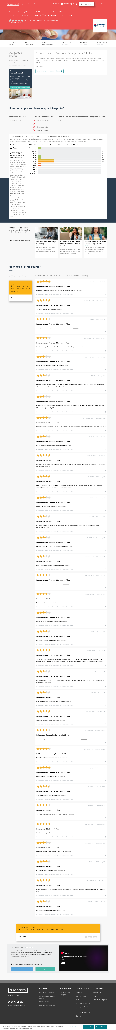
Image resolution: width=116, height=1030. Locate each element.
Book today (22, 969)
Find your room (45, 969)
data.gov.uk (97, 993)
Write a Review (87, 4)
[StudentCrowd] (13, 4)
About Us (79, 993)
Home (11, 12)
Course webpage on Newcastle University (49, 71)
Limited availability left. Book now (20, 956)
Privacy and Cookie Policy (82, 1008)
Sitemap (79, 1016)
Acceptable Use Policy (83, 1003)
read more (39, 66)
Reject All (88, 1026)
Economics (34, 12)
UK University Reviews (46, 993)
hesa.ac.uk (96, 996)
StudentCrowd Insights (65, 994)
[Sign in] (76, 4)
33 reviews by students (15, 22)
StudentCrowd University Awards (47, 997)
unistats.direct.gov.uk (100, 1000)
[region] (58, 1027)
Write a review (15, 297)
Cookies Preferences (83, 1012)
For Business (102, 4)
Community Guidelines (47, 1005)
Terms (78, 1000)
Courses (28, 12)
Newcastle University (19, 12)
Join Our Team (81, 996)
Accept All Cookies (101, 1026)
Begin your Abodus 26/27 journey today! (20, 87)
